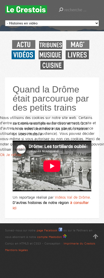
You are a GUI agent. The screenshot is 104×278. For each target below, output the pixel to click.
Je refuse (13, 155)
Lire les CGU (52, 160)
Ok (2, 155)
